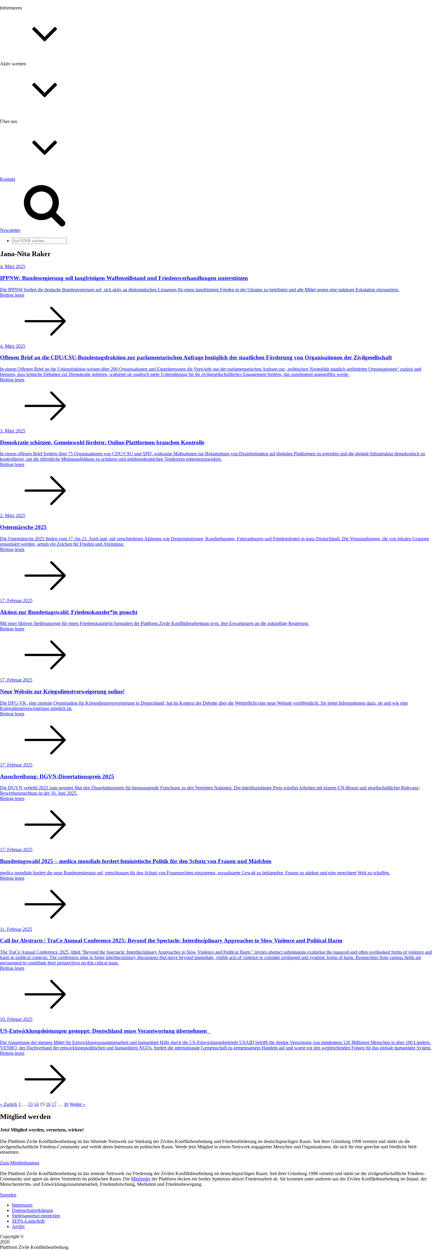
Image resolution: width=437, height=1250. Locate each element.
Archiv (18, 1226)
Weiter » (77, 1104)
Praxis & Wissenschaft (33, 172)
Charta (18, 196)
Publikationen (25, 95)
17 (54, 1104)
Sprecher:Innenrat (28, 235)
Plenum (19, 245)
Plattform (20, 69)
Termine (19, 79)
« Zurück (8, 1104)
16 (48, 1104)
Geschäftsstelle (26, 229)
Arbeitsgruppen (26, 251)
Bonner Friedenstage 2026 (37, 85)
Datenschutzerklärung (32, 1210)
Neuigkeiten (23, 63)
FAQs (17, 148)
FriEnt (18, 274)
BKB (17, 290)
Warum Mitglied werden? (36, 138)
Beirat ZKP (23, 279)
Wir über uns (24, 190)
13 (30, 1104)
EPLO (18, 285)
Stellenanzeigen (26, 90)
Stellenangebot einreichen (36, 1215)
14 (36, 1104)
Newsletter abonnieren (33, 74)
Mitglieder (21, 143)
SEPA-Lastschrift (28, 1221)
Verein (18, 240)
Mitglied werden (27, 132)
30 (66, 1104)
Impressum (22, 1205)
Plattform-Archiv (28, 105)
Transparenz (23, 201)
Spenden (8, 1194)
